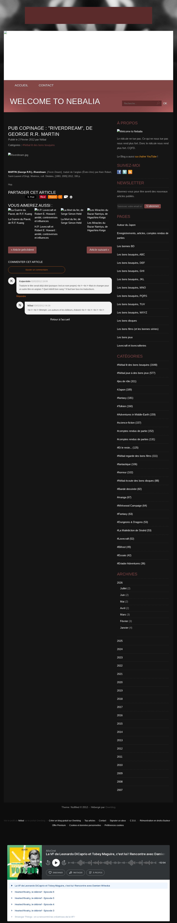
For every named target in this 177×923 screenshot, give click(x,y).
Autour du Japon (126, 224)
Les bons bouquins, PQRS (132, 295)
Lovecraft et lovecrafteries (131, 345)
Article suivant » (99, 249)
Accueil (21, 85)
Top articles (90, 820)
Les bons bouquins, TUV (131, 304)
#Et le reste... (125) (127, 447)
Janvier (124, 627)
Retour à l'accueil (60, 319)
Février (124, 621)
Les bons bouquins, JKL (130, 279)
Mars (123, 614)
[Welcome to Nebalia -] (88, 79)
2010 (120, 765)
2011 (119, 756)
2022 (120, 665)
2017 (120, 706)
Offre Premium (59, 825)
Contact (46, 85)
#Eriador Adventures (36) (131, 563)
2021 (120, 673)
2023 (120, 657)
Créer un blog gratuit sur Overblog (65, 820)
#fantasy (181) (125, 397)
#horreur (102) (125, 472)
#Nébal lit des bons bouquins (38, 145)
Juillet (123, 588)
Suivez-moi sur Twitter (125, 172)
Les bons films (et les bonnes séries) (138, 328)
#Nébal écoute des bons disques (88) (138, 480)
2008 (120, 781)
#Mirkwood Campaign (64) (132, 505)
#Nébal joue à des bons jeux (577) (136, 372)
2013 (120, 740)
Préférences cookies (114, 825)
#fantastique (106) (127, 464)
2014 (120, 731)
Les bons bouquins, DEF (131, 262)
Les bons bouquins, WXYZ (132, 312)
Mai (122, 601)
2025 (120, 640)
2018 (120, 698)
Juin (122, 594)
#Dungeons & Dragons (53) (132, 522)
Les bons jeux (125, 337)
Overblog (110, 807)
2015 (120, 723)
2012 (120, 748)
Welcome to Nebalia (55, 101)
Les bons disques (127, 320)
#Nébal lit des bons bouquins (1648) (137, 364)
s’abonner (58, 873)
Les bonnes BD (125, 246)
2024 (120, 649)
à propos (97, 873)
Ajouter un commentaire (36, 270)
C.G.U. (133, 820)
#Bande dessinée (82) (129, 488)
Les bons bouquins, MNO (131, 287)
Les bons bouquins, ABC (131, 254)
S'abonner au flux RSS (130, 172)
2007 (120, 789)
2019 (120, 690)
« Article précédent (22, 249)
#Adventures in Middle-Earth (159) (136, 414)
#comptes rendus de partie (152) (135, 430)
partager (77, 873)
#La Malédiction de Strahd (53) (134, 530)
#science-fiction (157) (129, 422)
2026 (120, 582)
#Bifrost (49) (124, 546)
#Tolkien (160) (125, 406)
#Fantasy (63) (125, 513)
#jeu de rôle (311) (126, 381)
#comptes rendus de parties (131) (136, 439)
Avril (122, 608)
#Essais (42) (124, 555)
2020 (120, 682)
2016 (120, 715)
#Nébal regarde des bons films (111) (137, 455)
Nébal (21, 820)
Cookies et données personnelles (85, 825)
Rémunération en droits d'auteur (155, 820)
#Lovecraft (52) (125, 538)
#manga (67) (124, 497)
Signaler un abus (118, 820)
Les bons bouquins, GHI (130, 270)
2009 (120, 773)
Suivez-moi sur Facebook (119, 172)
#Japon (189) (124, 389)
